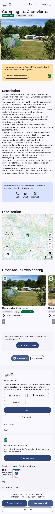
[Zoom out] (50, 243)
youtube (16, 403)
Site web (35, 196)
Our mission (27, 417)
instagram (17, 395)
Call (17, 196)
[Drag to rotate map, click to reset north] (50, 247)
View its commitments (16, 75)
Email (25, 196)
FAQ (6, 430)
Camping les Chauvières (15, 308)
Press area (9, 424)
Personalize (27, 510)
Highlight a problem (27, 345)
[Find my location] (50, 234)
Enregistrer (22, 358)
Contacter (37, 358)
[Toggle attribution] (50, 252)
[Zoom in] (50, 239)
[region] (27, 237)
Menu (45, 4)
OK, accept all (40, 503)
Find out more (27, 458)
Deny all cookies (14, 503)
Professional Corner (10, 487)
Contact (27, 410)
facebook (40, 395)
